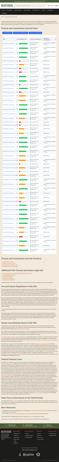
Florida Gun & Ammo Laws (8, 76)
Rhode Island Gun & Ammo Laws (9, 201)
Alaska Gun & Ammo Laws (8, 48)
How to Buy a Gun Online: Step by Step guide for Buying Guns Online (16, 273)
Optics (43, 10)
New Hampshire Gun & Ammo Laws (9, 160)
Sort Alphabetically (7, 32)
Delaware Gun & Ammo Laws (9, 72)
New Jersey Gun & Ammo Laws (9, 164)
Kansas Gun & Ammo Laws (8, 104)
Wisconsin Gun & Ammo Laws (9, 245)
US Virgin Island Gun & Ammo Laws (9, 264)
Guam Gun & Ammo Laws (7, 261)
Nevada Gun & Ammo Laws (8, 155)
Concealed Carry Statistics (8, 278)
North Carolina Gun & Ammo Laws (9, 175)
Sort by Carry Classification (35, 32)
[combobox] (31, 5)
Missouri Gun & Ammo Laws (9, 142)
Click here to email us (50, 426)
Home (2, 16)
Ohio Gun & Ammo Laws (8, 184)
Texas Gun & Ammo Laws (8, 218)
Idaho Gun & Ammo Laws (8, 88)
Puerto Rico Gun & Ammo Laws (8, 263)
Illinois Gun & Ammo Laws (8, 92)
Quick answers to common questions (31, 426)
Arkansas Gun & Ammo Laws (9, 57)
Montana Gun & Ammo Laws (9, 146)
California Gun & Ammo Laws (9, 60)
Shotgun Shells (35, 10)
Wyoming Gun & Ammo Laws (9, 250)
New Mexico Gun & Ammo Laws (9, 167)
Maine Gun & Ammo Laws (8, 118)
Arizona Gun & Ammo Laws (8, 52)
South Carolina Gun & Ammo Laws (9, 205)
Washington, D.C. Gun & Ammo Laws (10, 266)
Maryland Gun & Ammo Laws (9, 122)
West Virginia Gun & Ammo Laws (9, 241)
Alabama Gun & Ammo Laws (9, 43)
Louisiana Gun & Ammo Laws (9, 113)
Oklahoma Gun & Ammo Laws (9, 188)
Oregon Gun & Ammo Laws (8, 193)
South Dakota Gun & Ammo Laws (9, 209)
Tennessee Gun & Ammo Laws (9, 214)
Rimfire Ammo (27, 10)
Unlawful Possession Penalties (8, 275)
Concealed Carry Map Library (8, 279)
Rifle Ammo (9, 10)
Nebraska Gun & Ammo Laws (9, 151)
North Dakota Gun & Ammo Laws (9, 179)
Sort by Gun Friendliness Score (20, 32)
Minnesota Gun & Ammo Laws (9, 133)
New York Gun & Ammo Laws (9, 171)
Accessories (49, 10)
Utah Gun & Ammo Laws (8, 223)
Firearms (4, 13)
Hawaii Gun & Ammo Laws (8, 84)
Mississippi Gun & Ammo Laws (9, 137)
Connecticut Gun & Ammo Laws (9, 68)
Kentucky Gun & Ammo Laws (9, 109)
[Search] (15, 5)
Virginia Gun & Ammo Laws (8, 232)
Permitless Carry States (7, 276)
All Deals (3, 10)
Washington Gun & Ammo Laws (9, 236)
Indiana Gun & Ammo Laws (8, 95)
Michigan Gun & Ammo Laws (9, 128)
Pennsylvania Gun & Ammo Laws (9, 197)
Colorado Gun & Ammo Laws (9, 64)
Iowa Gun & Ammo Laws (8, 100)
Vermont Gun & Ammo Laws (9, 227)
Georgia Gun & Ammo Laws (8, 80)
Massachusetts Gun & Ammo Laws (9, 125)
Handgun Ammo (17, 10)
